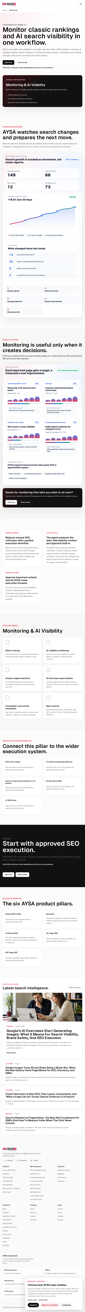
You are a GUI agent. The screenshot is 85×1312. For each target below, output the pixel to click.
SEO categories (35, 1166)
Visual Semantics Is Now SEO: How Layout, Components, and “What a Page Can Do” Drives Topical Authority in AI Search (40, 1095)
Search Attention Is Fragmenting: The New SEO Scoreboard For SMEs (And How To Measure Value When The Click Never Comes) (42, 1120)
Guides (5, 1231)
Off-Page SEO (8, 1185)
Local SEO (9, 1064)
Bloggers (61, 1174)
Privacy (60, 1209)
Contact (33, 1212)
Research (6, 1174)
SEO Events (7, 1220)
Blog (4, 1209)
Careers (33, 1216)
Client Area (7, 1192)
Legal (60, 1205)
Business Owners (64, 1170)
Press (5, 1242)
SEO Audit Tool (35, 1185)
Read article (11, 1053)
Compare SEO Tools (10, 1227)
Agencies (61, 1181)
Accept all (33, 1305)
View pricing (22, 62)
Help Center (7, 1234)
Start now (8, 62)
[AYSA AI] (9, 4)
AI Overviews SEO (36, 1181)
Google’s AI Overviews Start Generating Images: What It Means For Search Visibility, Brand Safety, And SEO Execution (42, 1034)
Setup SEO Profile (9, 1170)
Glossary (6, 1212)
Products (6, 1166)
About (32, 1209)
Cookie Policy (43, 1300)
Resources (6, 1205)
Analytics (10, 1026)
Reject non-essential (50, 1305)
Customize (66, 1305)
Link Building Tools (36, 1196)
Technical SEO (8, 1177)
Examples (6, 1238)
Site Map (6, 1245)
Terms (60, 1212)
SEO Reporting (35, 1192)
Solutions (61, 1166)
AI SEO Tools (34, 1174)
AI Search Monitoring (37, 1177)
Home (5, 10)
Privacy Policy (32, 1300)
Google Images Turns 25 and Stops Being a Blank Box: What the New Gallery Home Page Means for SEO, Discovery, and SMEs (40, 1070)
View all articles (75, 987)
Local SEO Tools (36, 1199)
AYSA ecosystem (10, 1256)
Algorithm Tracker (9, 1216)
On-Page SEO (7, 1181)
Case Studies (7, 1223)
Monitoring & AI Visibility (11, 1188)
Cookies (60, 1216)
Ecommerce (62, 1177)
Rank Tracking (35, 1188)
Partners (33, 1220)
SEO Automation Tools (38, 1170)
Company (33, 1205)
